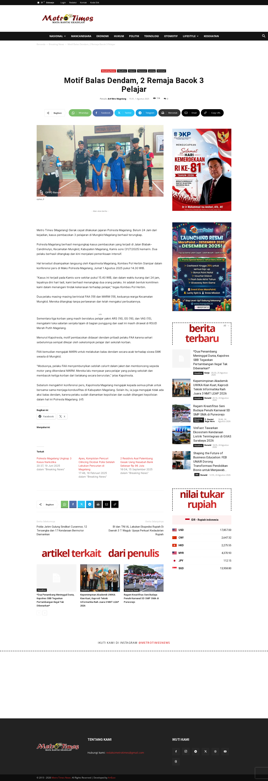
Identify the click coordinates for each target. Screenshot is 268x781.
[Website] (215, 751)
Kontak (83, 2)
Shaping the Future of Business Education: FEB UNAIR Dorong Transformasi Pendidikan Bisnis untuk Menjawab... (210, 461)
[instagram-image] (16, 667)
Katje (207, 372)
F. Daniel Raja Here (210, 420)
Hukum (119, 36)
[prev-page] (39, 613)
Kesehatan (211, 36)
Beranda (41, 44)
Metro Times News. (61, 777)
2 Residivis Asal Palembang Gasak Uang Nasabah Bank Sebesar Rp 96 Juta (136, 462)
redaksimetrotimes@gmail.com (125, 752)
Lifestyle (189, 36)
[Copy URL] (115, 504)
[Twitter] (81, 504)
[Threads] (176, 761)
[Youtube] (225, 751)
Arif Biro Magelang (117, 98)
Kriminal (161, 71)
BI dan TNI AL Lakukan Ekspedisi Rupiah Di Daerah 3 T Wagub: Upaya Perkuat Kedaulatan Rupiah (136, 530)
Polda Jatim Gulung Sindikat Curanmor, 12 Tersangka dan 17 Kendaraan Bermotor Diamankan (62, 530)
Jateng (152, 71)
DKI (196, 474)
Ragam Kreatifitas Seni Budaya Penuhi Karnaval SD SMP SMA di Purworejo (141, 598)
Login (63, 2)
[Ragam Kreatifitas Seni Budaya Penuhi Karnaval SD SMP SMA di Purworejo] (144, 578)
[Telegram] (89, 504)
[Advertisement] (165, 18)
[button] (263, 36)
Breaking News (56, 44)
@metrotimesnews (154, 642)
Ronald (207, 398)
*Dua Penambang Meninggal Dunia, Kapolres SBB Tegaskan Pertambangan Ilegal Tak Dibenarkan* (211, 360)
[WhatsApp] (64, 504)
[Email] (106, 504)
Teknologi (151, 36)
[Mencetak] (98, 504)
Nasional (56, 36)
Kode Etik (94, 2)
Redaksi (73, 2)
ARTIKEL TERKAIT (71, 554)
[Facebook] (73, 504)
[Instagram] (185, 751)
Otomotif (171, 36)
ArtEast (111, 777)
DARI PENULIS (133, 554)
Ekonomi (102, 36)
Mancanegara (81, 36)
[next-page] (44, 613)
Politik (134, 36)
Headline (122, 71)
